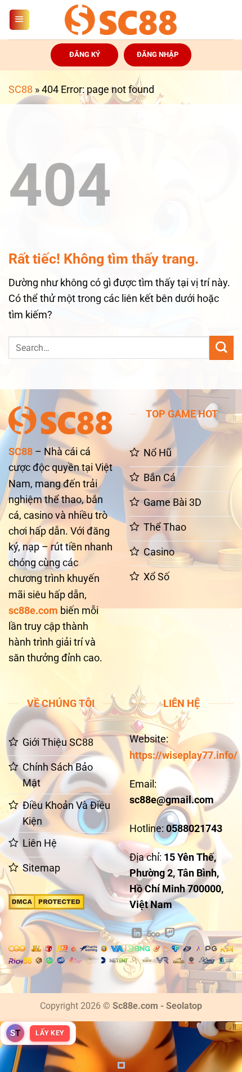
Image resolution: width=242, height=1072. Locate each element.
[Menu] (19, 19)
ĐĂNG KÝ (84, 54)
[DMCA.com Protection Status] (46, 901)
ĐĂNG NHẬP (157, 54)
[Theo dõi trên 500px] (153, 934)
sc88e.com (33, 610)
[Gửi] (221, 348)
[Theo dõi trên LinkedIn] (137, 934)
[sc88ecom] (121, 19)
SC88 (20, 89)
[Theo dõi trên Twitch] (170, 934)
